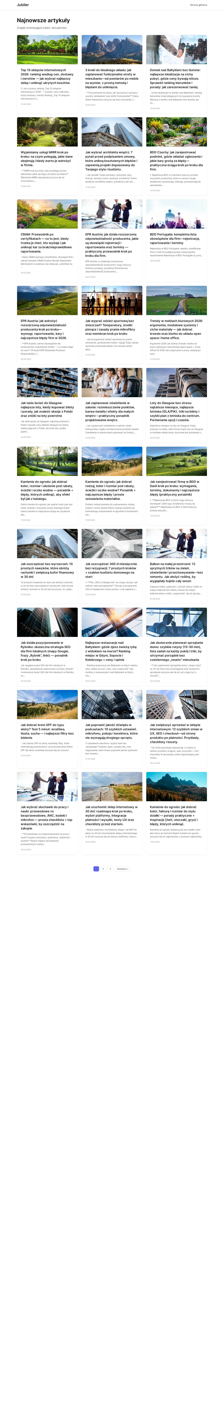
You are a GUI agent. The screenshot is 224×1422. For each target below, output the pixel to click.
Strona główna (198, 4)
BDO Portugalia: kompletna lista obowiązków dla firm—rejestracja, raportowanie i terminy (175, 239)
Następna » (122, 869)
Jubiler (23, 5)
